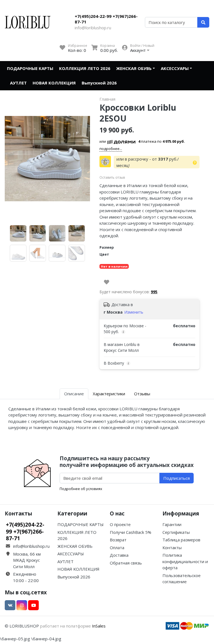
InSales (99, 626)
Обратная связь (126, 563)
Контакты (172, 547)
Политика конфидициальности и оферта (185, 561)
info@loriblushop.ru (93, 27)
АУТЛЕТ (18, 83)
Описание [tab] (74, 393)
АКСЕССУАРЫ (175, 68)
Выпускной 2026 (99, 83)
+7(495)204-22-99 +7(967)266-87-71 (106, 19)
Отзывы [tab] (142, 393)
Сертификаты (176, 532)
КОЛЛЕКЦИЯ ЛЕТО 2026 (84, 68)
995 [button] (154, 291)
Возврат (118, 539)
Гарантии (171, 524)
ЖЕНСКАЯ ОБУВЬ (134, 68)
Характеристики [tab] (109, 393)
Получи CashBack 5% (130, 532)
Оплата (117, 547)
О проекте (120, 524)
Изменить (133, 312)
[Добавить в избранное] (106, 282)
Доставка (119, 555)
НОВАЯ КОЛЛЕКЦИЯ (54, 83)
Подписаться (176, 478)
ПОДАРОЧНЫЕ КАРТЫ (30, 68)
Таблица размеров (181, 539)
